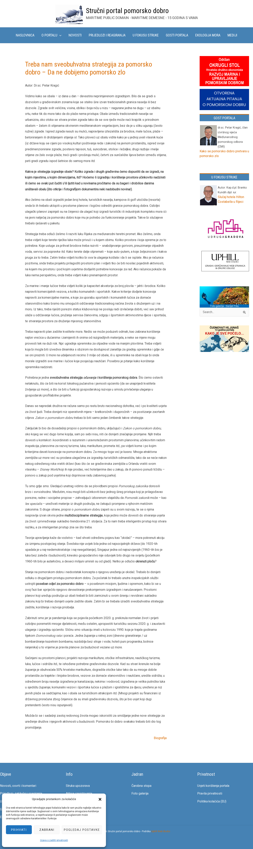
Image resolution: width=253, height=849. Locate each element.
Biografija (160, 738)
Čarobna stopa (141, 786)
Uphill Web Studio (160, 831)
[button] (100, 799)
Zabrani (46, 830)
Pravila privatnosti (209, 793)
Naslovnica (25, 35)
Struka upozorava (78, 786)
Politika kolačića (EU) (211, 801)
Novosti (75, 35)
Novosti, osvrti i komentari (18, 786)
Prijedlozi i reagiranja (107, 35)
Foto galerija (139, 793)
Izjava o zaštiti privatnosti (54, 840)
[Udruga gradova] (225, 229)
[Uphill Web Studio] (225, 261)
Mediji (232, 35)
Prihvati (19, 830)
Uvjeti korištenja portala (213, 786)
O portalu (49, 35)
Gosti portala (177, 35)
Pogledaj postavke (82, 830)
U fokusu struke (146, 35)
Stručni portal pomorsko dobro (127, 11)
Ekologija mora (207, 35)
